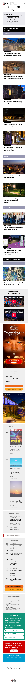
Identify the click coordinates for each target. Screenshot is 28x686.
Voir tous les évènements (14, 586)
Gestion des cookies (17, 674)
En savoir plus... (14, 478)
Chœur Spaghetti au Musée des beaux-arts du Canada (16, 579)
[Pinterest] (8, 668)
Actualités (9, 23)
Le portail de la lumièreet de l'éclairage (13, 3)
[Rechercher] (18, 7)
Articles (16, 17)
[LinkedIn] (12, 658)
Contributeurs (14, 670)
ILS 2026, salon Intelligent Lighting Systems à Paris (14, 563)
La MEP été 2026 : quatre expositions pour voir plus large (16, 554)
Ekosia (7, 599)
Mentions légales (10, 674)
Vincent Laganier (9, 607)
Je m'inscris (14, 650)
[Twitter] (16, 658)
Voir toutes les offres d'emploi (14, 386)
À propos (8, 670)
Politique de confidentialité (12, 672)
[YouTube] (20, 658)
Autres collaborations (10, 637)
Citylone (15, 16)
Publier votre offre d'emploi (14, 389)
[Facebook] (8, 658)
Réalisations (10, 17)
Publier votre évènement (14, 589)
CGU (19, 670)
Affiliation (19, 672)
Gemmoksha (8, 603)
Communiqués (11, 19)
